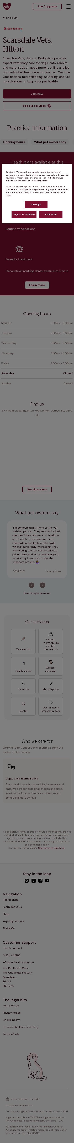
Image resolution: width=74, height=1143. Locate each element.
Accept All (51, 214)
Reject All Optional (24, 214)
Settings (36, 204)
